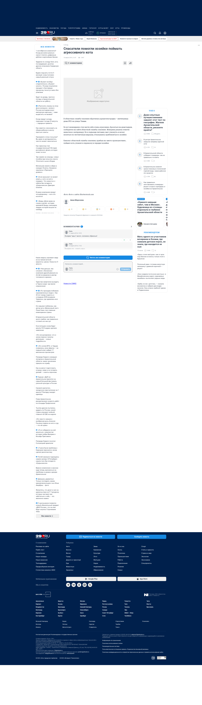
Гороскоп (93, 28)
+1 (124, 252)
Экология (145, 557)
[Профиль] (164, 33)
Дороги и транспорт (73, 560)
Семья (120, 570)
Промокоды (125, 28)
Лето (95, 557)
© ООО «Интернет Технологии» (69, 658)
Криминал (97, 550)
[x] (90, 585)
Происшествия (123, 557)
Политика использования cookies (112, 643)
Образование (98, 570)
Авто (68, 546)
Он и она (121, 546)
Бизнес (68, 550)
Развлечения (122, 563)
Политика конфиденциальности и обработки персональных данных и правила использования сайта (132, 652)
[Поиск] (154, 33)
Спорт (143, 546)
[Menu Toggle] (37, 33)
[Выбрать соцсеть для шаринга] (130, 63)
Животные (70, 567)
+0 (124, 240)
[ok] (79, 585)
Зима (95, 546)
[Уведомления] (159, 33)
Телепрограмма (74, 28)
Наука (96, 563)
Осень (120, 550)
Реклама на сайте (42, 546)
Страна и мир (146, 553)
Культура (97, 553)
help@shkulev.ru (49, 653)
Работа (120, 560)
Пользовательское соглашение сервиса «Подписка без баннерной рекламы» (125, 649)
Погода (63, 28)
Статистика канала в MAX (45, 570)
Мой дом (97, 560)
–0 (130, 240)
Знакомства (54, 28)
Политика (121, 553)
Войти (71, 270)
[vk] (74, 585)
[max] (84, 585)
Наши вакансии (42, 560)
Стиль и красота (147, 550)
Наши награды (41, 557)
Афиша (84, 28)
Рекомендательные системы (110, 646)
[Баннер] (60, 39)
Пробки (101, 33)
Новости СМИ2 (70, 283)
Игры (117, 28)
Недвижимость (42, 28)
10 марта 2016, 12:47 (70, 57)
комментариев (75, 63)
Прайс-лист (40, 550)
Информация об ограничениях (111, 640)
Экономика (145, 560)
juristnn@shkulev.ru (83, 652)
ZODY (112, 28)
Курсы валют (103, 28)
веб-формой (70, 653)
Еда (67, 563)
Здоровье (69, 570)
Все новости (47, 47)
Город (68, 557)
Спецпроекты (146, 563)
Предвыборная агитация (45, 567)
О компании (40, 553)
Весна (68, 553)
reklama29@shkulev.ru (137, 634)
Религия (121, 567)
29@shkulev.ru (58, 650)
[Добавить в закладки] (125, 63)
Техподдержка (41, 563)
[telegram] (68, 585)
